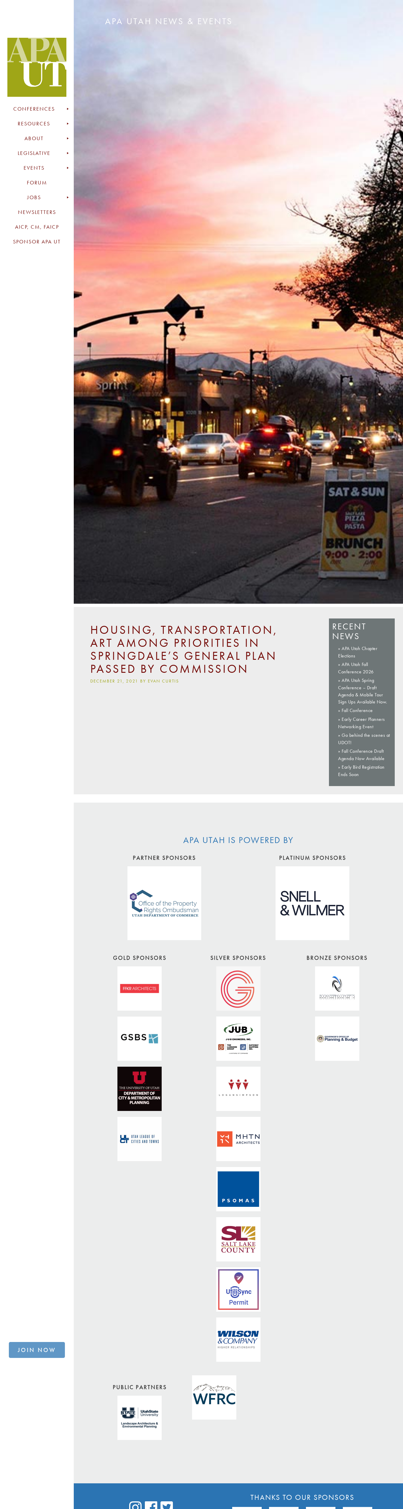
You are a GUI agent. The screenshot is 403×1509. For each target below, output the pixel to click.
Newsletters (37, 212)
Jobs (34, 197)
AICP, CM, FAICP (37, 227)
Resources (34, 123)
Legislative (34, 153)
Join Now (37, 1349)
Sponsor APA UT (37, 241)
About (34, 138)
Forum (37, 182)
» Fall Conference (355, 710)
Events (34, 168)
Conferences (34, 109)
